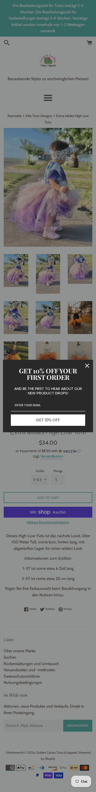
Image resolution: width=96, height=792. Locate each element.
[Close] (87, 366)
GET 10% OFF (48, 420)
